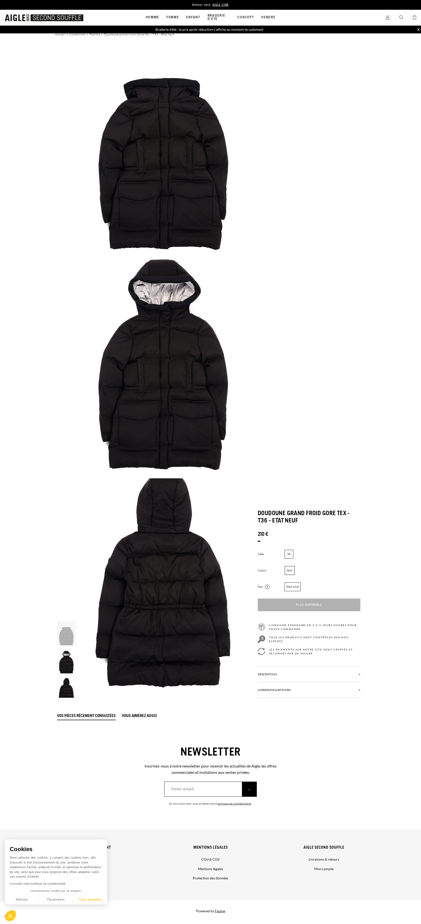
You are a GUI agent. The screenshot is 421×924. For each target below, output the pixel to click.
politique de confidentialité (234, 803)
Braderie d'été (216, 17)
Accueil (60, 34)
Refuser (22, 899)
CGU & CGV (210, 859)
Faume (220, 911)
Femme (172, 17)
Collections (77, 34)
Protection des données (210, 878)
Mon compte (324, 869)
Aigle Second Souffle (324, 847)
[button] (10, 916)
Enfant (193, 17)
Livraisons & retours (324, 859)
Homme (152, 17)
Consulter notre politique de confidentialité (38, 883)
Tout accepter (90, 899)
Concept (245, 17)
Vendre (268, 17)
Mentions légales (210, 847)
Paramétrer (56, 899)
